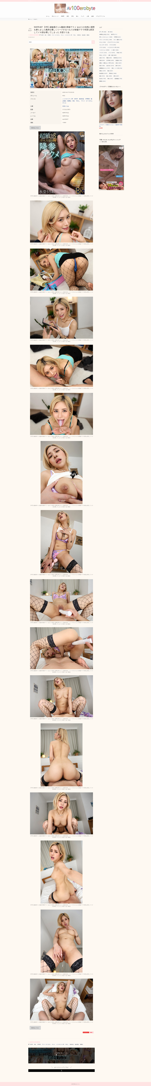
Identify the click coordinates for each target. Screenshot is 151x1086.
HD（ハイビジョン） (105, 37)
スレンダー (103, 45)
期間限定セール (104, 68)
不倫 (119, 52)
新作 (118, 65)
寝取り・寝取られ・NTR (106, 63)
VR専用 (49, 35)
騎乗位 (88, 35)
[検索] (122, 1)
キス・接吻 (118, 39)
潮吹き (102, 70)
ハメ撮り (114, 50)
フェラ (112, 52)
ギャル (62, 35)
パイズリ (103, 52)
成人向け (110, 65)
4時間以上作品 (104, 34)
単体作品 (79, 35)
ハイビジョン (104, 50)
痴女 (102, 76)
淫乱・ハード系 (117, 68)
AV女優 (31, 35)
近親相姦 (118, 78)
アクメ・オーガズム (56, 35)
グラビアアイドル (113, 42)
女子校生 (110, 60)
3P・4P (102, 32)
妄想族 (119, 60)
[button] (61, 1070)
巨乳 (119, 63)
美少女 (102, 78)
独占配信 (83, 35)
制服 (109, 58)
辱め (110, 78)
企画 (102, 58)
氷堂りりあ (36, 35)
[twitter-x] (118, 1)
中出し (74, 35)
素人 (109, 76)
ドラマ (102, 47)
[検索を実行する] (93, 42)
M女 (45, 35)
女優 (102, 60)
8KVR (42, 35)
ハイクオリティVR (68, 35)
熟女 (110, 70)
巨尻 (102, 65)
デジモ (113, 45)
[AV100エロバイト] (75, 8)
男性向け (112, 73)
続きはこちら (35, 128)
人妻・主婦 (112, 55)
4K (110, 32)
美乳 (116, 76)
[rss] (120, 1)
